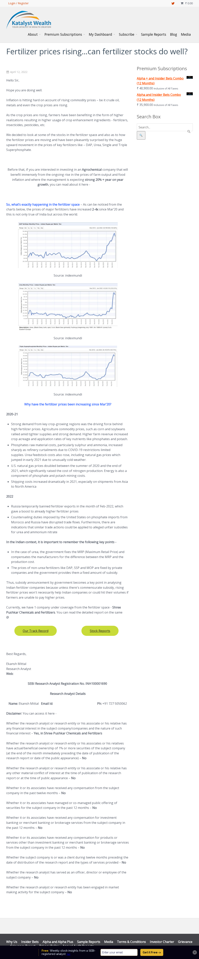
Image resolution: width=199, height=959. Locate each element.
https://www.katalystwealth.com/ (37, 674)
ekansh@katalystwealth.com (74, 703)
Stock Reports (100, 631)
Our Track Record (35, 631)
